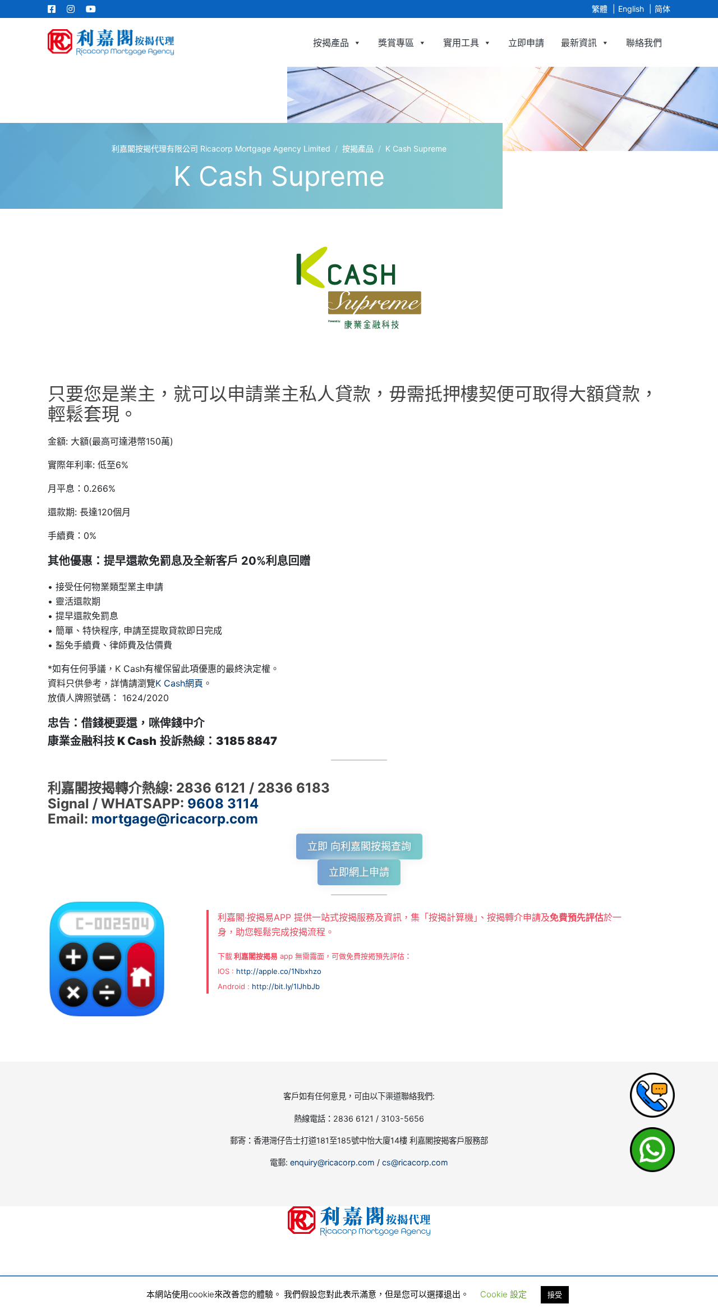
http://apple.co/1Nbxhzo (278, 971)
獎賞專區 (396, 42)
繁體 (599, 8)
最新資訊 (579, 42)
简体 (662, 8)
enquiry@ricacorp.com (332, 1162)
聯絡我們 (644, 42)
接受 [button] (554, 1294)
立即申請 (526, 42)
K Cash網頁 (179, 683)
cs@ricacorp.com (415, 1162)
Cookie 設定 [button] (503, 1294)
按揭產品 (331, 42)
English (631, 8)
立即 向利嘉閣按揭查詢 (359, 846)
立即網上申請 (359, 872)
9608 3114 (223, 803)
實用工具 (461, 42)
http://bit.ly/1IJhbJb (286, 986)
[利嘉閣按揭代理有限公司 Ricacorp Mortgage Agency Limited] (111, 42)
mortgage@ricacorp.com (174, 819)
